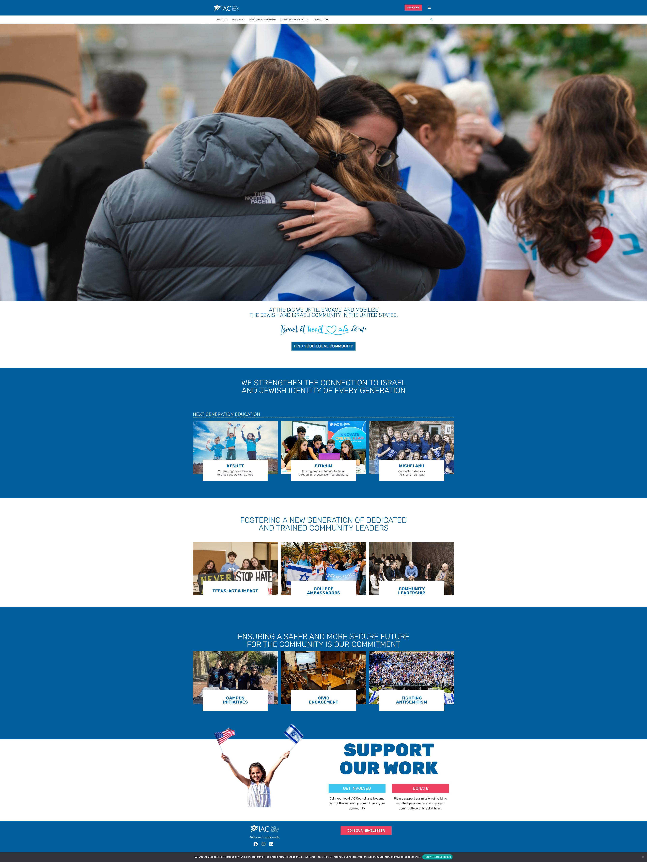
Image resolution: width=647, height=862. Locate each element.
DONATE (413, 7)
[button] (431, 20)
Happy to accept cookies (437, 856)
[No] (642, 857)
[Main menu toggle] (429, 8)
